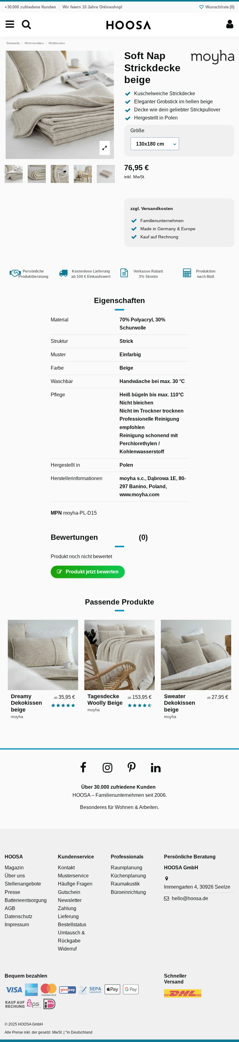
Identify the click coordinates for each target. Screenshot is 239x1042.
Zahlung (67, 908)
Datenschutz (18, 916)
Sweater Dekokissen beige (179, 703)
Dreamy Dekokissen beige (26, 703)
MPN (56, 513)
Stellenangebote (23, 883)
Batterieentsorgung (26, 900)
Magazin (14, 867)
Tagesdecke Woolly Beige (105, 699)
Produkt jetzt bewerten (91, 571)
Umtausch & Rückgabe (71, 936)
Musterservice (73, 875)
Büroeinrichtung (128, 892)
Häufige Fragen (75, 883)
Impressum (17, 924)
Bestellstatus (72, 924)
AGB (10, 908)
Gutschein (69, 892)
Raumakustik (125, 883)
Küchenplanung (128, 875)
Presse (12, 892)
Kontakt (66, 867)
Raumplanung (126, 867)
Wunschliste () (219, 7)
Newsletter (70, 900)
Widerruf (67, 948)
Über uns (15, 875)
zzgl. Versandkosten (151, 208)
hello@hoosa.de (190, 898)
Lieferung (68, 916)
